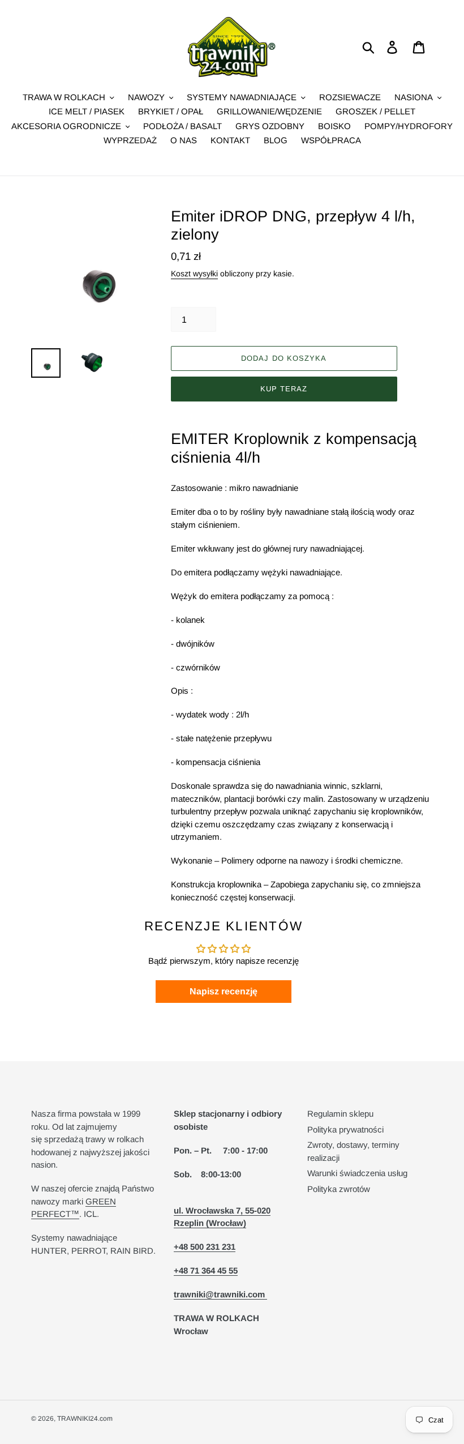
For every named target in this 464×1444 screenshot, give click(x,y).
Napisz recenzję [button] (223, 991)
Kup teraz (283, 389)
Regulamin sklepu (340, 1113)
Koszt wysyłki (194, 273)
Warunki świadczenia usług (357, 1173)
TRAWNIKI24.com (85, 1418)
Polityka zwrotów (338, 1189)
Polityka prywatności (345, 1129)
